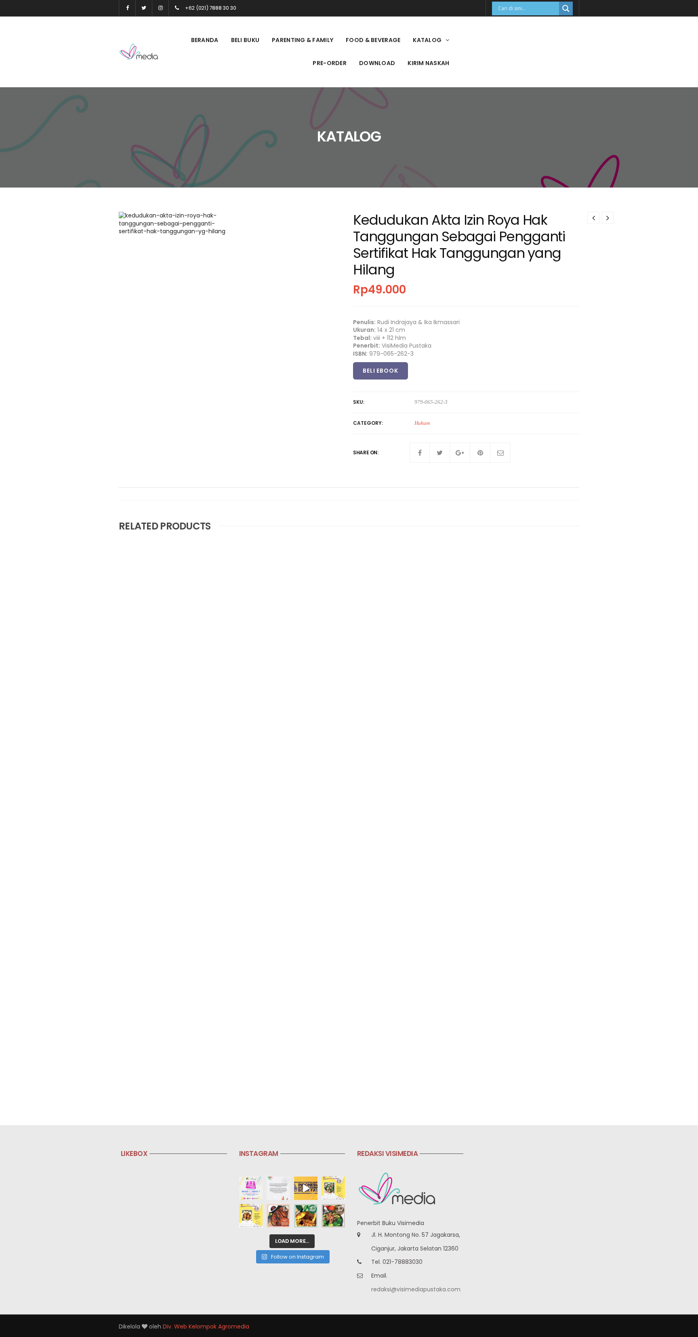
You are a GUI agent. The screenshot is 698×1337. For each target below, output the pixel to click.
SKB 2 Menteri (295, 833)
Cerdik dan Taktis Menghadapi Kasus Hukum (185, 643)
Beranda (205, 40)
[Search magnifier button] (566, 8)
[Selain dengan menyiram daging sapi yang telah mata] (333, 1215)
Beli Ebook (380, 371)
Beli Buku (245, 40)
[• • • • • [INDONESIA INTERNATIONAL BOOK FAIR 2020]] (305, 1188)
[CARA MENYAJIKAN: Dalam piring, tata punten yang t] (333, 1188)
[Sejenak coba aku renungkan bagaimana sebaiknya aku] (278, 1188)
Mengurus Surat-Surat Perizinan (322, 1023)
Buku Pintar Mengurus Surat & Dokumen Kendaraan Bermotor (177, 877)
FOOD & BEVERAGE (373, 40)
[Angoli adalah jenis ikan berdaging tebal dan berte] (305, 1215)
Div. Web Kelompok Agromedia (206, 1326)
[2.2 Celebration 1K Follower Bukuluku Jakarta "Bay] (251, 1188)
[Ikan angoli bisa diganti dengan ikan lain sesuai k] (278, 1215)
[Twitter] (440, 453)
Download (377, 63)
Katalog (427, 40)
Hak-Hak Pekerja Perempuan (473, 833)
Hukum (422, 423)
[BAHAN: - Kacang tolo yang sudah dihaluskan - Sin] (251, 1215)
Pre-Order (330, 63)
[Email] (500, 453)
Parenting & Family (302, 40)
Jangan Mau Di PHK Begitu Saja (165, 1063)
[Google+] (460, 453)
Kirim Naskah (428, 63)
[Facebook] (420, 453)
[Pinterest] (480, 453)
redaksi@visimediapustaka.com (415, 1289)
